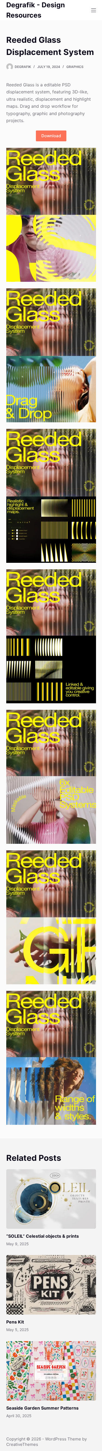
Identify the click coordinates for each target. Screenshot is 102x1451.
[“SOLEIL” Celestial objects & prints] (51, 1199)
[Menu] (93, 10)
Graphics (75, 67)
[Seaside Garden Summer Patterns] (51, 1371)
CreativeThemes (22, 1444)
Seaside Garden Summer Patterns (42, 1408)
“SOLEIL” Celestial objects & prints (42, 1236)
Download (51, 135)
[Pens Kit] (51, 1285)
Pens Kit (15, 1322)
